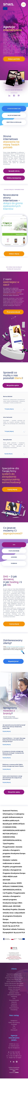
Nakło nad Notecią (14, 1022)
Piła (14, 1026)
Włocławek (14, 1030)
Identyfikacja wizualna (14, 122)
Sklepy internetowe (14, 115)
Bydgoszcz (14, 1020)
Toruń (14, 1028)
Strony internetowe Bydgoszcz (14, 985)
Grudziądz (14, 1024)
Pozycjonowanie (14, 551)
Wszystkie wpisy (14, 792)
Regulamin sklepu (14, 1069)
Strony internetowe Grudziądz (14, 978)
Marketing (14, 996)
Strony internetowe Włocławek (14, 983)
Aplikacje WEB (14, 991)
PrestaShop (14, 1009)
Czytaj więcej (12, 489)
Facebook (14, 563)
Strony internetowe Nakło (14, 976)
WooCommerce (14, 1008)
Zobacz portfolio (14, 59)
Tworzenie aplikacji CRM (14, 974)
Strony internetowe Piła (14, 979)
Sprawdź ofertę (14, 171)
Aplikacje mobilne (14, 993)
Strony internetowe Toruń (14, 981)
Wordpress (14, 1006)
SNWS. (17, 1072)
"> (9, 409)
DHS (14, 544)
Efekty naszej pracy (14, 178)
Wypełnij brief (13, 661)
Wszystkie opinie (13, 385)
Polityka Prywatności (14, 1067)
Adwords (14, 557)
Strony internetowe (14, 108)
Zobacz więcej (14, 254)
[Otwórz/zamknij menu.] (23, 4)
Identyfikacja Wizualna (14, 994)
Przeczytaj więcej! (13, 312)
